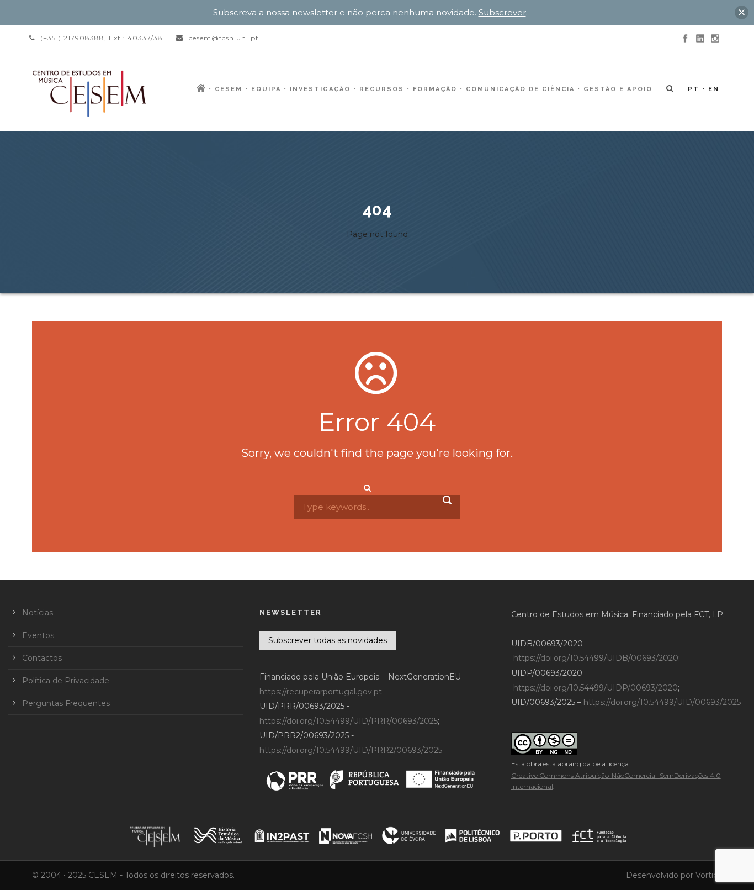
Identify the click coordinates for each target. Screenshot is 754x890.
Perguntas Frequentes (66, 703)
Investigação (320, 89)
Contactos (42, 658)
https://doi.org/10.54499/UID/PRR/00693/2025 (348, 721)
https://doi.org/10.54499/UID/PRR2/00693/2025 (350, 750)
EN (713, 89)
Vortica (708, 875)
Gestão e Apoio (617, 89)
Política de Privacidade (65, 681)
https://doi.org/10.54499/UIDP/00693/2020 (595, 688)
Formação (435, 89)
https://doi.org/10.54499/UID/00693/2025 (662, 702)
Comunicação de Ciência (520, 89)
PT (693, 89)
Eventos (38, 635)
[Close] (741, 12)
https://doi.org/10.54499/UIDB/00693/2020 (595, 658)
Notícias (37, 613)
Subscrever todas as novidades (327, 640)
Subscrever (502, 12)
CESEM (228, 89)
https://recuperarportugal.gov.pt (320, 692)
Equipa (266, 89)
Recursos (381, 89)
